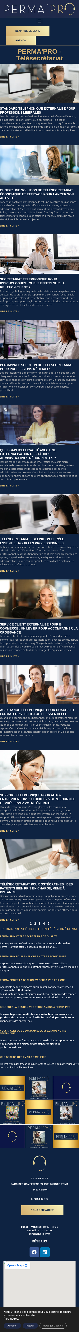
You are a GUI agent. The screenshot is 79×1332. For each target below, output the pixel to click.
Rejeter (30, 1325)
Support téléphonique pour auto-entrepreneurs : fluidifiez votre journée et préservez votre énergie (37, 799)
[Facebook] (34, 1252)
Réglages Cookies (53, 1325)
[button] (39, 21)
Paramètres (11, 1318)
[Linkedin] (45, 1252)
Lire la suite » (9, 136)
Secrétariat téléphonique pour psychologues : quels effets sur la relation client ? (32, 283)
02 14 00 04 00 (39, 1178)
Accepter (12, 1325)
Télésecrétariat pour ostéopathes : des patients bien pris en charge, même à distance (36, 888)
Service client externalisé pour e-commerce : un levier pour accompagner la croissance (39, 628)
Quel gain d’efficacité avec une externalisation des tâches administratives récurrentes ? (28, 454)
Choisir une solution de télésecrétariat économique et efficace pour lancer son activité (37, 194)
